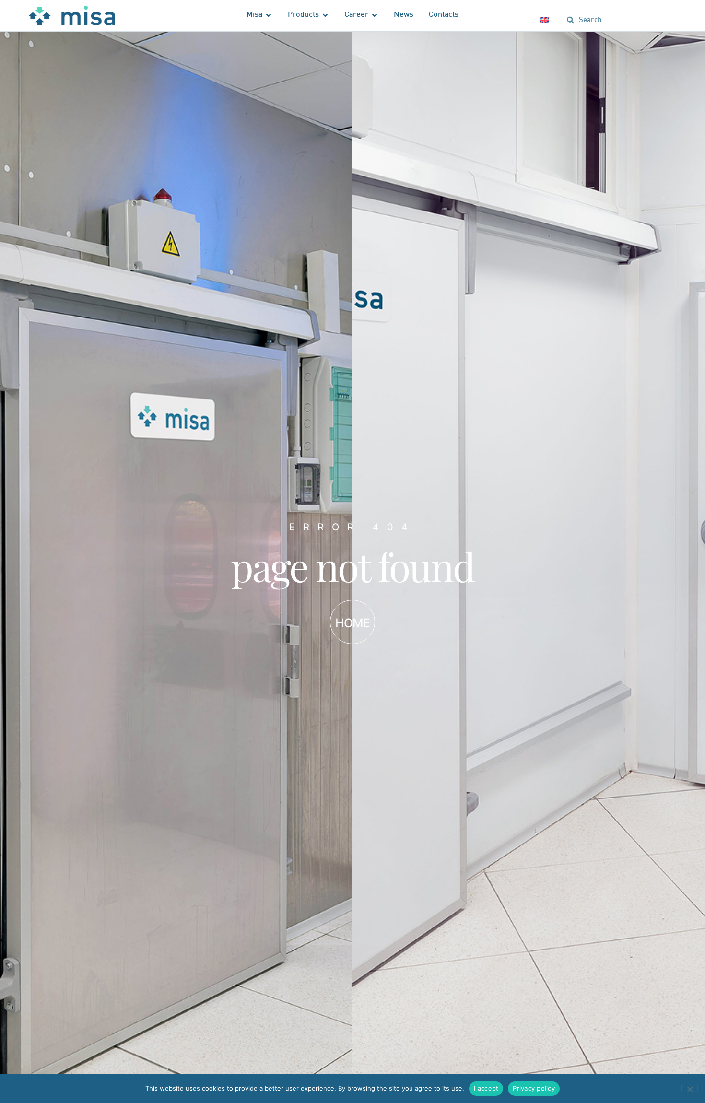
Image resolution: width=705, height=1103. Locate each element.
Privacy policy (534, 1088)
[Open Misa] (268, 16)
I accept (486, 1088)
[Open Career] (374, 16)
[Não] (690, 1088)
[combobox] (615, 21)
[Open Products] (325, 16)
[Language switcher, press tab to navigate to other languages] (546, 19)
